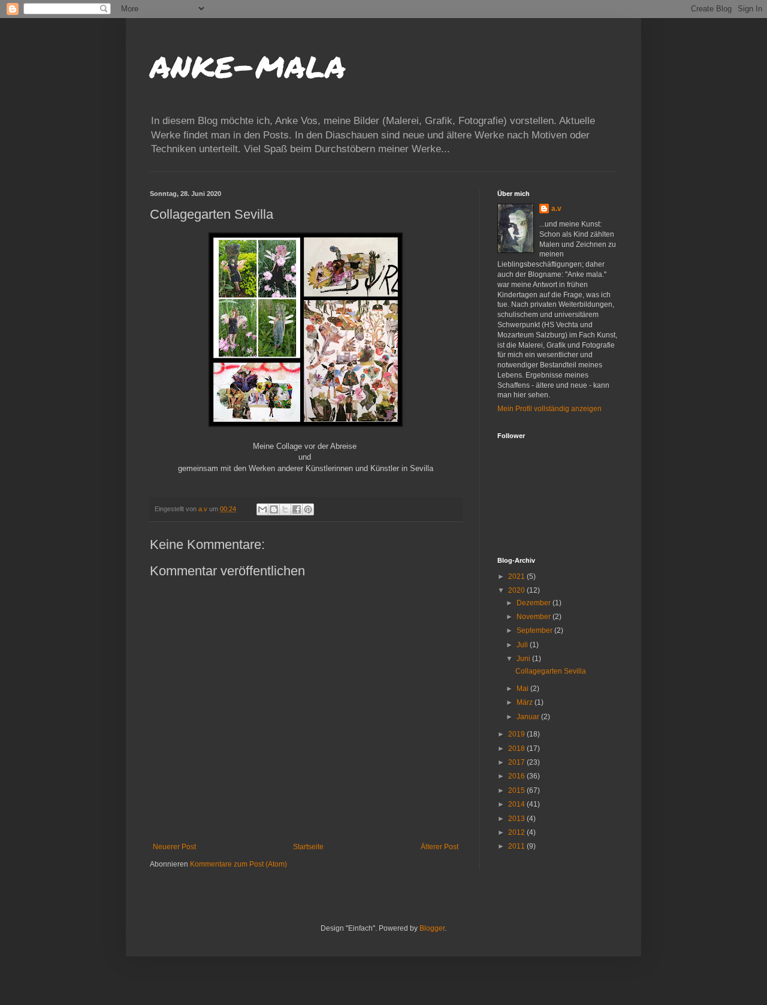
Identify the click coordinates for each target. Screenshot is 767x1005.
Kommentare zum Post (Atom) (238, 864)
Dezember (534, 603)
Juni (524, 658)
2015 (517, 790)
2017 (517, 762)
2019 (517, 734)
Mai (523, 688)
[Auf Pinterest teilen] (308, 509)
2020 (517, 590)
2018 (517, 748)
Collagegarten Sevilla (550, 671)
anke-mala (248, 63)
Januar (529, 717)
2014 (517, 804)
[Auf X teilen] (285, 509)
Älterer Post (439, 847)
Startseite (308, 847)
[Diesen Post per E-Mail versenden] (262, 509)
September (535, 630)
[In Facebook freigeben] (297, 509)
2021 (517, 576)
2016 (517, 776)
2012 (517, 832)
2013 (517, 818)
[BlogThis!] (274, 509)
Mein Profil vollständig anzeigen (549, 409)
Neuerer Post (174, 847)
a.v (556, 208)
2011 (517, 846)
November (534, 616)
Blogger (432, 928)
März (526, 702)
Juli (523, 645)
